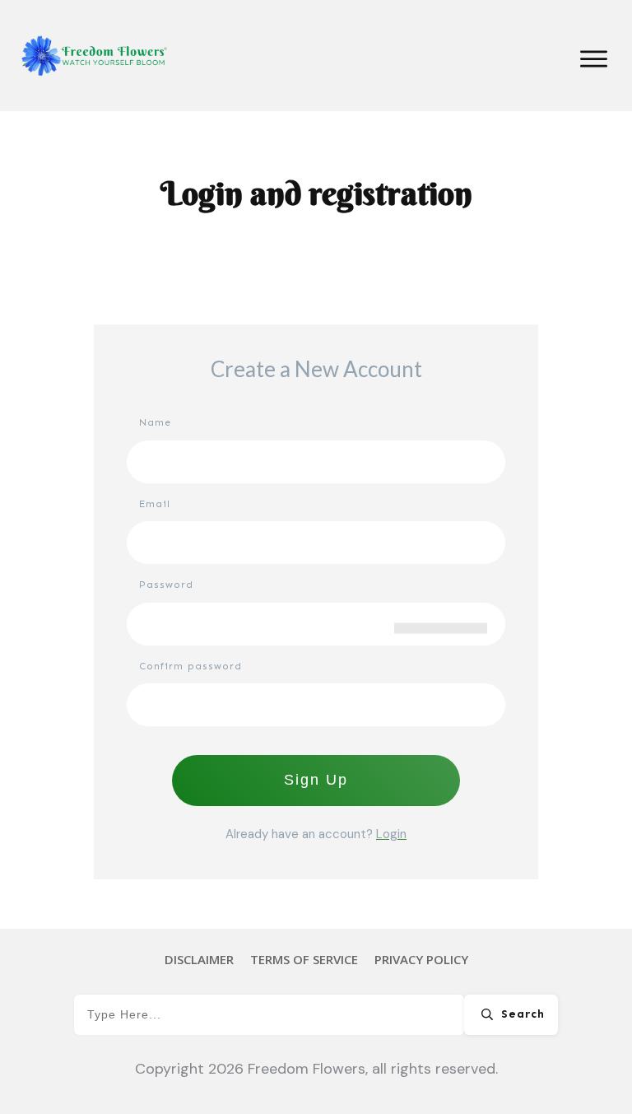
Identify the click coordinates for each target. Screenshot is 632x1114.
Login (391, 834)
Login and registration (316, 193)
